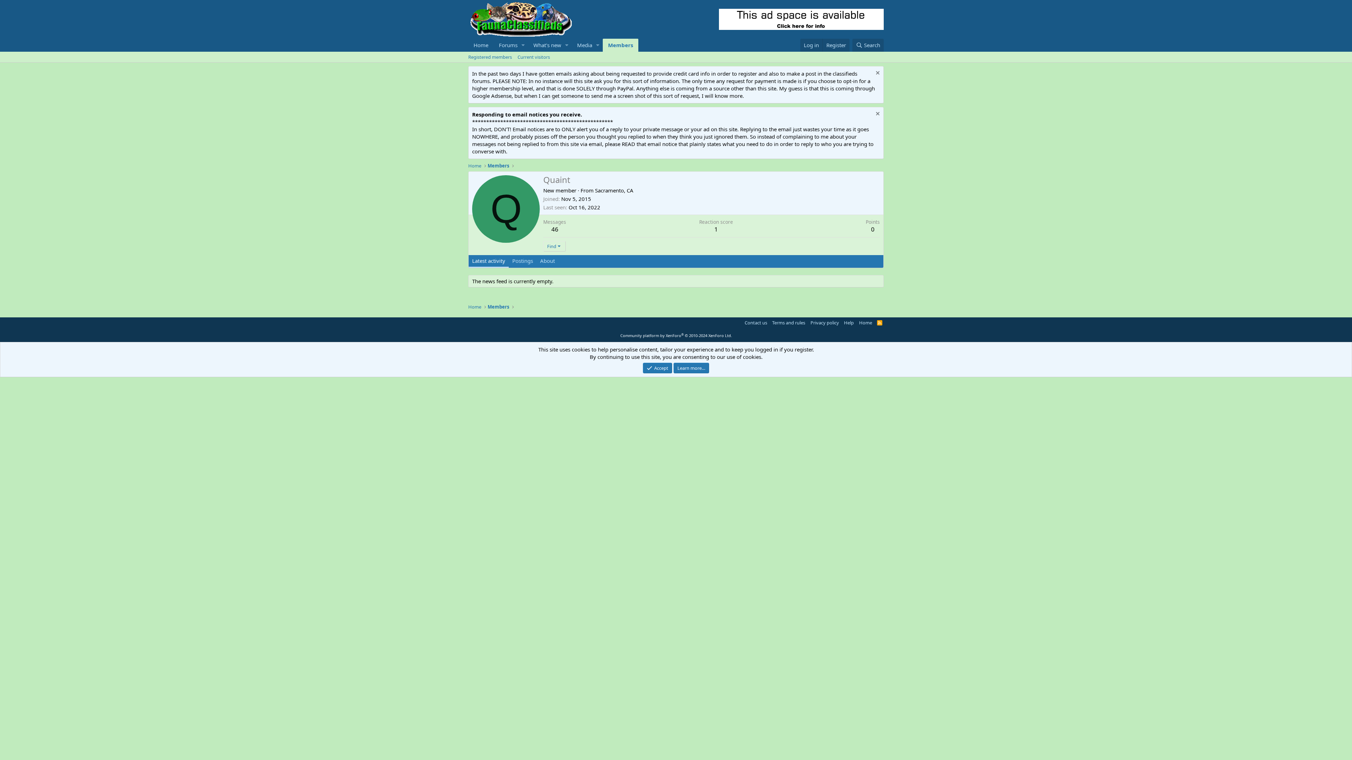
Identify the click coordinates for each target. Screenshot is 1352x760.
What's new (547, 45)
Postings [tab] (522, 260)
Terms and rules (788, 322)
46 (554, 229)
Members (620, 45)
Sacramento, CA (614, 190)
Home (481, 45)
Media (584, 45)
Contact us (756, 322)
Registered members (490, 57)
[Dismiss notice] (877, 73)
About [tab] (547, 260)
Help (849, 322)
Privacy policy (824, 322)
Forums (508, 45)
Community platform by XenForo (676, 335)
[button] (523, 45)
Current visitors (534, 57)
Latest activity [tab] (488, 260)
